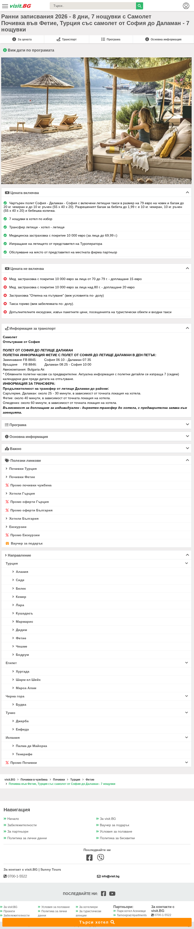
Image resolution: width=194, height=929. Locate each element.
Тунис (10, 713)
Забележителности (22, 825)
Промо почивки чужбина (30, 485)
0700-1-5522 (17, 876)
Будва (20, 704)
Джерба (22, 721)
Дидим (21, 630)
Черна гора (15, 696)
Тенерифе (23, 754)
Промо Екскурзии (24, 535)
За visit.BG (108, 819)
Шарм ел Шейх (28, 680)
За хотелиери (88, 907)
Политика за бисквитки (117, 838)
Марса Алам (25, 688)
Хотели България (23, 518)
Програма (113, 39)
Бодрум (22, 655)
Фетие (20, 638)
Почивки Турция (22, 469)
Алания (21, 572)
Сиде (19, 580)
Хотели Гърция (21, 493)
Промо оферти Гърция (29, 502)
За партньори (17, 831)
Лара (19, 605)
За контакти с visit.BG (162, 909)
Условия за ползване (116, 831)
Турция (12, 563)
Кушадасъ (24, 613)
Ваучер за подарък (26, 543)
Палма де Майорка (31, 746)
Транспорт (69, 39)
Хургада (22, 671)
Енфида (22, 729)
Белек (20, 588)
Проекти (9, 911)
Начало (13, 819)
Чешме (21, 646)
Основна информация (165, 39)
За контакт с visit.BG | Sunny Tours (32, 869)
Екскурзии (17, 527)
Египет (11, 663)
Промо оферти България (31, 510)
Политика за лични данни (27, 838)
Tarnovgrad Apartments (132, 915)
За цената (24, 39)
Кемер (20, 597)
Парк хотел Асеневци (131, 911)
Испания (13, 737)
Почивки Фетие (21, 477)
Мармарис (24, 621)
